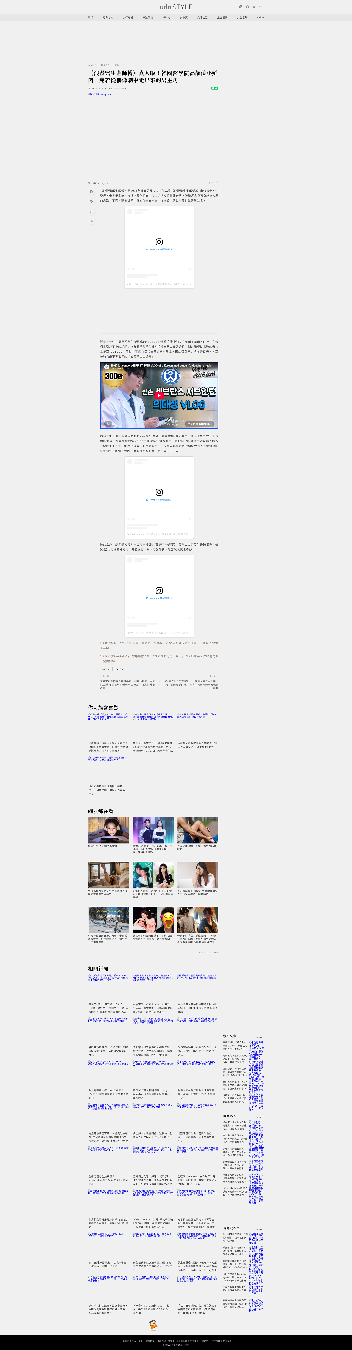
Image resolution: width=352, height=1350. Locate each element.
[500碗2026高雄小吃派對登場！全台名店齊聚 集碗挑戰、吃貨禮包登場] (197, 1031)
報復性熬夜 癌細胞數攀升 (102, 845)
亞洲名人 (117, 65)
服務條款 (162, 1341)
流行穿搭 (128, 17)
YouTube (120, 669)
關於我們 (216, 1341)
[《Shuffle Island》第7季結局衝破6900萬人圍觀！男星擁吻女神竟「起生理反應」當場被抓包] (153, 1203)
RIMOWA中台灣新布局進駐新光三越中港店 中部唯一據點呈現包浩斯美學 (235, 1305)
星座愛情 (222, 17)
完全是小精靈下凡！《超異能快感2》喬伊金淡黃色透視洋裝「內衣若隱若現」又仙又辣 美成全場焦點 (153, 746)
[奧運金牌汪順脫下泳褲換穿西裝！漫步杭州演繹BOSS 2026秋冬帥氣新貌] (256, 1264)
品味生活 (202, 17)
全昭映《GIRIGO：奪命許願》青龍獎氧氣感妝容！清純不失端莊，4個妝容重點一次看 (197, 1180)
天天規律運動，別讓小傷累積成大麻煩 (196, 847)
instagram (103, 183)
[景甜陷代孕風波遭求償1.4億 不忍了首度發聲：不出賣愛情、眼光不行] (153, 1246)
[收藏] (91, 211)
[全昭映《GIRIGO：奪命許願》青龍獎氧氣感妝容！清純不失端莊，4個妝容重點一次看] (197, 1160)
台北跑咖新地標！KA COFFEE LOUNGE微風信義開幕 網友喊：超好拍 (109, 1093)
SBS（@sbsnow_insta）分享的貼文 (145, 284)
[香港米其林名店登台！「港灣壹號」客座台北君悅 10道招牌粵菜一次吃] (197, 1074)
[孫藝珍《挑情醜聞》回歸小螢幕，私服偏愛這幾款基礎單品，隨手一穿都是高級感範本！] (108, 1289)
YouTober (106, 669)
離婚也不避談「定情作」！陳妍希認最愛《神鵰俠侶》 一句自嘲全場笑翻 (153, 894)
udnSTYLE (93, 65)
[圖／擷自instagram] (153, 136)
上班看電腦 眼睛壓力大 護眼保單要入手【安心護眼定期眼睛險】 (197, 892)
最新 (90, 17)
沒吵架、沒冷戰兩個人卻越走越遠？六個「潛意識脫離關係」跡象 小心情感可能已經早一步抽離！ (152, 1050)
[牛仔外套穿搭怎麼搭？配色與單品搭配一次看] (256, 1290)
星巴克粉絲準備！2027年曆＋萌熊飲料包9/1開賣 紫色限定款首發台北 (109, 1050)
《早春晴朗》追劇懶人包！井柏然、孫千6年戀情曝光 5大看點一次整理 (152, 1309)
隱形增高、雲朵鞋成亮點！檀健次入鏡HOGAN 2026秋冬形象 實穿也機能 (198, 1007)
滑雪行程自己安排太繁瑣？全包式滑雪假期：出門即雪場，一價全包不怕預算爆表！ (107, 939)
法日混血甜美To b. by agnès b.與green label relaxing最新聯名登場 (235, 1277)
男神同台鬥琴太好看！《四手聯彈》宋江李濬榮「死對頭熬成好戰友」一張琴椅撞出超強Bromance (152, 1180)
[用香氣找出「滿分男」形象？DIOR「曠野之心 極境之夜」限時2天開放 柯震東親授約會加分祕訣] (108, 988)
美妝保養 (148, 17)
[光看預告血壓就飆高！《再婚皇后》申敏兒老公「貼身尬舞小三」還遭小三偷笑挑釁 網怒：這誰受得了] (197, 1203)
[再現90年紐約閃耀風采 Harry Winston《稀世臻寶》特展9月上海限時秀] (153, 1074)
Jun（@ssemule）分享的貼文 (142, 534)
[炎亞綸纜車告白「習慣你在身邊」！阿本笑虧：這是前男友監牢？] (108, 770)
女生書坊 (242, 17)
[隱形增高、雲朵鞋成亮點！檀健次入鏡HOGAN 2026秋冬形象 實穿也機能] (197, 988)
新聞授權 (150, 1341)
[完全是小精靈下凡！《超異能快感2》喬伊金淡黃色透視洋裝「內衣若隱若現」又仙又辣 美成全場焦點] (153, 727)
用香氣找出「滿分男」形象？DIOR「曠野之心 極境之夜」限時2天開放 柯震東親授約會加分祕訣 (109, 1007)
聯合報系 (194, 1341)
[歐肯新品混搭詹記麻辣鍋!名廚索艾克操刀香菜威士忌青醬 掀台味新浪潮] (108, 1203)
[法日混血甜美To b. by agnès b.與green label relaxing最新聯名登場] (256, 1277)
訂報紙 (205, 1341)
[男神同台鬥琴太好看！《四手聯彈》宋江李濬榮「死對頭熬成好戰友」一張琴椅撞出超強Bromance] (153, 1160)
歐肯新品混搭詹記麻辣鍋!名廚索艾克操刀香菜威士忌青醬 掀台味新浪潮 (109, 1223)
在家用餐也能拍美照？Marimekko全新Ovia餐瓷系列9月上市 (108, 1180)
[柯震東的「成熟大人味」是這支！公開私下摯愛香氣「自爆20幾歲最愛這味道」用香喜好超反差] (108, 727)
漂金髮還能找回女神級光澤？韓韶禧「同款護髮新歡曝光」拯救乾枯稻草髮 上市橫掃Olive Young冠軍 (197, 1266)
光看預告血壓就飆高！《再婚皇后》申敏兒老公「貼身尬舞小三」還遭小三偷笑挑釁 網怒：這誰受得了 (198, 1225)
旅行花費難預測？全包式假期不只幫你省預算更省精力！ (107, 892)
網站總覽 (227, 1341)
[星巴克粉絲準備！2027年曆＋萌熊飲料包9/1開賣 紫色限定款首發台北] (108, 1031)
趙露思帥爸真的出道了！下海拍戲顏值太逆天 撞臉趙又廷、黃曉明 (152, 937)
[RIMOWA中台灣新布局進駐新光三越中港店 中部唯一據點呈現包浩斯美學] (256, 1303)
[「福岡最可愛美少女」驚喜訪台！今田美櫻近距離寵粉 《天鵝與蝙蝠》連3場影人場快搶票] (197, 1289)
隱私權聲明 (182, 1341)
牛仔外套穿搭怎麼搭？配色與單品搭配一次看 (234, 1288)
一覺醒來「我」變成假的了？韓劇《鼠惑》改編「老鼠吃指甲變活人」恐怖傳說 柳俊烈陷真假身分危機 (197, 939)
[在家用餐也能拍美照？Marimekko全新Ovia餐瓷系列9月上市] (108, 1160)
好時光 (166, 17)
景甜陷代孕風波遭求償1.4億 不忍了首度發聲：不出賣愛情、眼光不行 (152, 1266)
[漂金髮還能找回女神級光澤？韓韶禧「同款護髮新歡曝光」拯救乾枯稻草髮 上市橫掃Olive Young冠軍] (197, 1246)
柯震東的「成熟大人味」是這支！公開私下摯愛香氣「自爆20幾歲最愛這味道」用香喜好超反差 (108, 746)
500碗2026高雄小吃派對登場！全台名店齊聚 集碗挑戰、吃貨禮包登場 (197, 1050)
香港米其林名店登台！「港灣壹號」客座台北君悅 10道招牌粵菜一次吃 (196, 1093)
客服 (140, 1341)
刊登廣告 (125, 1341)
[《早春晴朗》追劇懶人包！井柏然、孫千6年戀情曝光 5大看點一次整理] (153, 1289)
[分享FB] (91, 191)
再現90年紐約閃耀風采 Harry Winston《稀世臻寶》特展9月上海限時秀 (152, 1093)
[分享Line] (91, 201)
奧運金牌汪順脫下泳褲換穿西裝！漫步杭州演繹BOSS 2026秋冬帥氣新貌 (235, 1265)
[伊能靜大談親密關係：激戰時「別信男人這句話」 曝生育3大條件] (197, 727)
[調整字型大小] (91, 221)
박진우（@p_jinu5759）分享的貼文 (145, 633)
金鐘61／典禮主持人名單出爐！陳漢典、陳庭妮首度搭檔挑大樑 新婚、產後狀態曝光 (152, 849)
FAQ (134, 1341)
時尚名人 (108, 17)
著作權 (171, 1341)
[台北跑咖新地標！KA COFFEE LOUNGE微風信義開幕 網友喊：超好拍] (108, 1074)
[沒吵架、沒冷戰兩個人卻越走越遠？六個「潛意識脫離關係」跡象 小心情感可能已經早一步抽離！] (153, 1031)
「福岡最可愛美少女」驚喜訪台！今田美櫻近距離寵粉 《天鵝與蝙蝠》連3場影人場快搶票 (197, 1309)
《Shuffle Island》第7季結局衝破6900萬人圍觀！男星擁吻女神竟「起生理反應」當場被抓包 (153, 1223)
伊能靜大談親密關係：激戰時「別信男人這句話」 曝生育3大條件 (197, 745)
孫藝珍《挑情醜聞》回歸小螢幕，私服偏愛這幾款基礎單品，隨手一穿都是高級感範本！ (108, 1309)
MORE (259, 1037)
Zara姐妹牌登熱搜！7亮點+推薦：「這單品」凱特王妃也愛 (109, 1264)
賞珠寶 (184, 17)
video (260, 17)
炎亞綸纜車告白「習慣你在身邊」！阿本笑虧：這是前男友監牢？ (107, 789)
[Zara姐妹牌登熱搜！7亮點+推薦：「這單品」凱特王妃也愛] (108, 1246)
